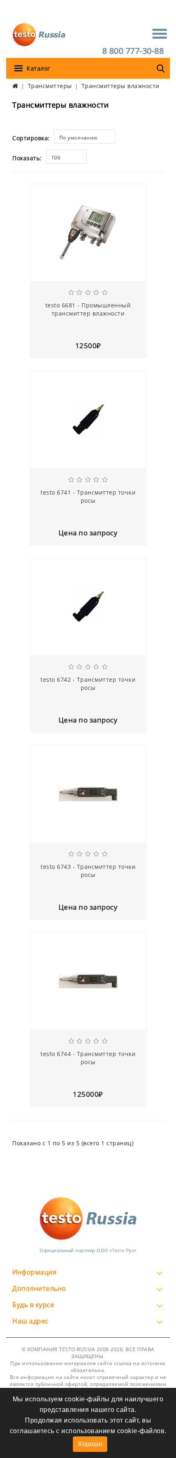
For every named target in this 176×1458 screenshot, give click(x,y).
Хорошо (90, 1443)
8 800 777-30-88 (133, 50)
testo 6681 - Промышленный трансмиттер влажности (88, 309)
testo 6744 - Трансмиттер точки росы (88, 1058)
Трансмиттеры (50, 86)
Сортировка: (31, 138)
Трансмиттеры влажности (120, 86)
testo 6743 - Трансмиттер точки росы (88, 871)
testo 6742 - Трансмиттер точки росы (88, 683)
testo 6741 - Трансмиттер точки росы (88, 496)
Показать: (27, 158)
